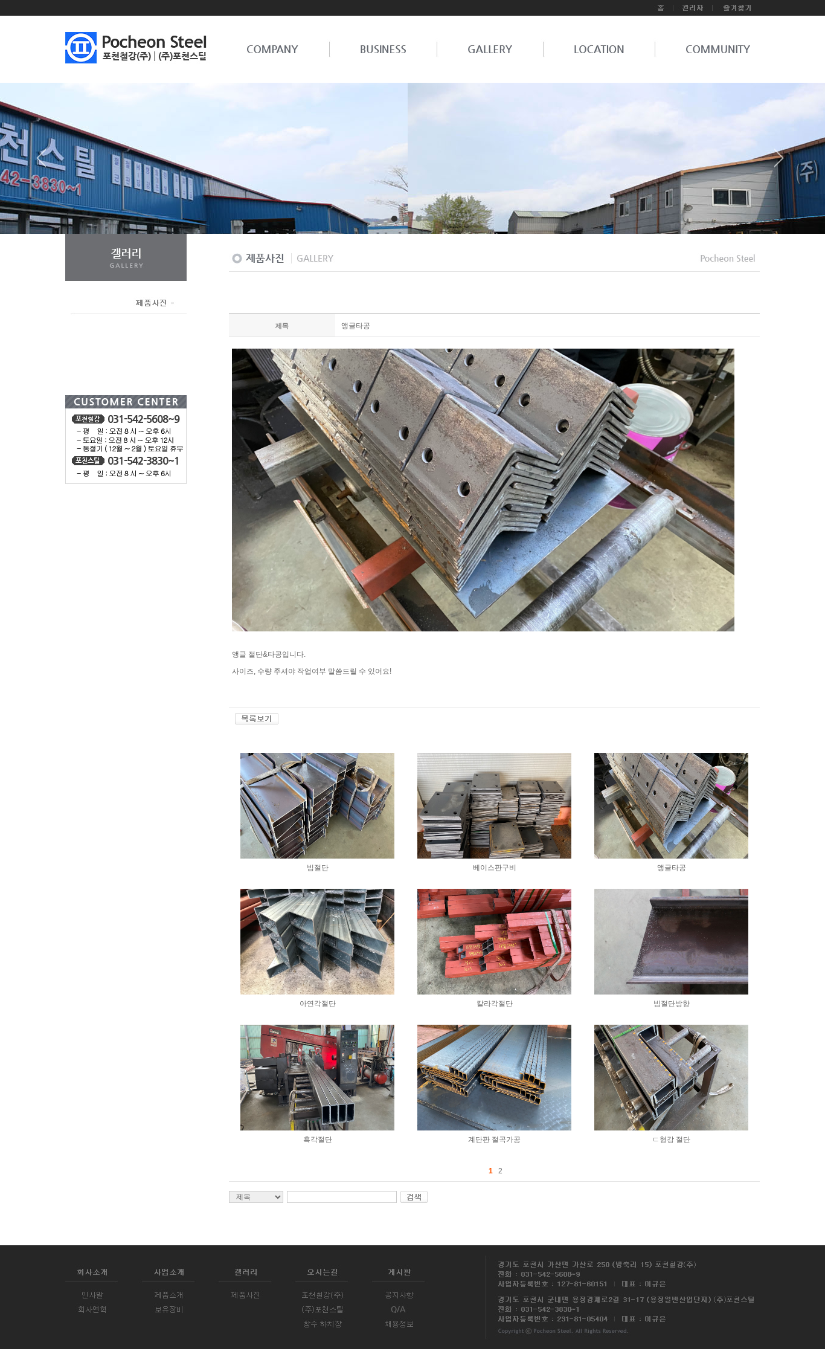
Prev (46, 162)
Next (779, 162)
